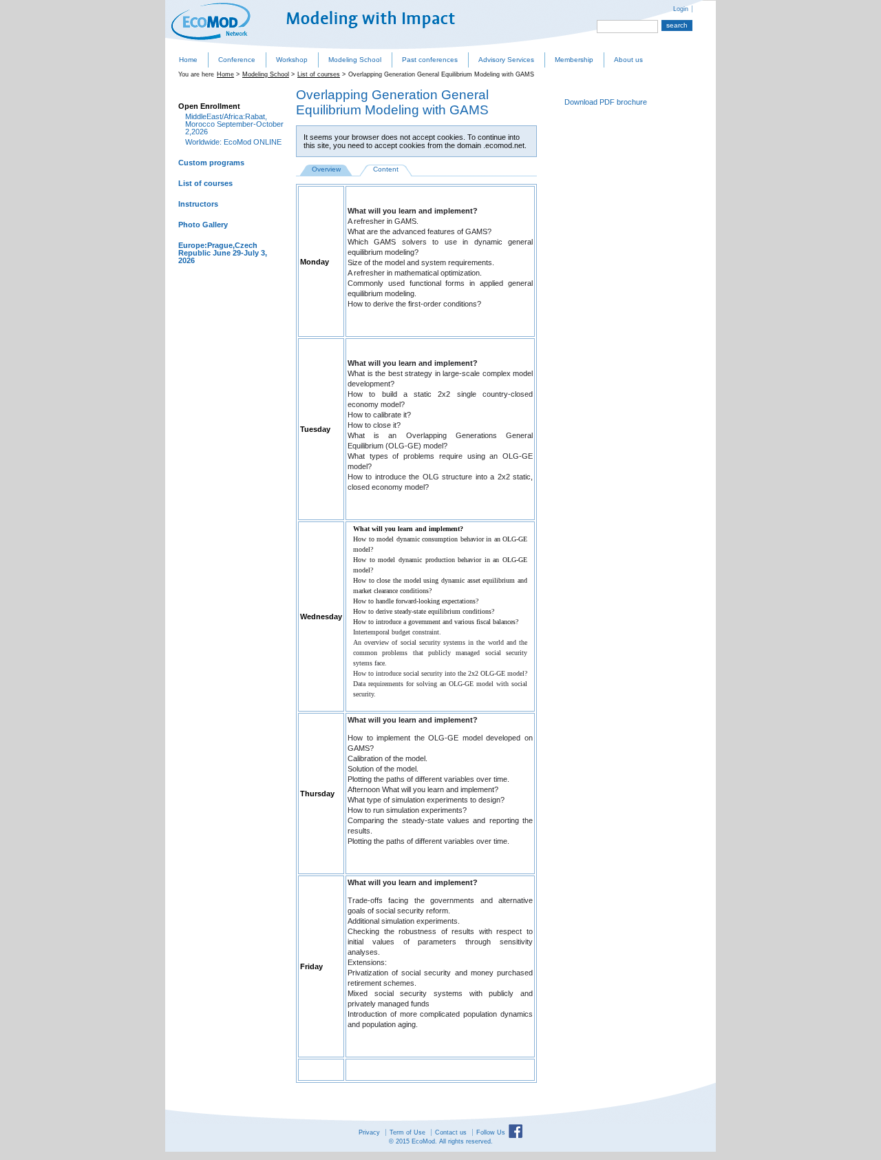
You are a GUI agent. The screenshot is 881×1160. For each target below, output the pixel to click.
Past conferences (430, 59)
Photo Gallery (203, 224)
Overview (326, 169)
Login (680, 9)
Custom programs (211, 162)
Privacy (369, 1132)
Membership (574, 59)
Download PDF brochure (605, 102)
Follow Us (490, 1132)
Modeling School (354, 59)
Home (188, 59)
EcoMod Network (211, 21)
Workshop (292, 59)
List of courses (318, 74)
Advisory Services (506, 59)
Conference (236, 59)
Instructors (198, 204)
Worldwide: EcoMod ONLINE (233, 142)
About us (628, 59)
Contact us (451, 1132)
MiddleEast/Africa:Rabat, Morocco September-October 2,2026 (234, 124)
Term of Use (407, 1132)
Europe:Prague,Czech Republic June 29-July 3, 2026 (222, 253)
